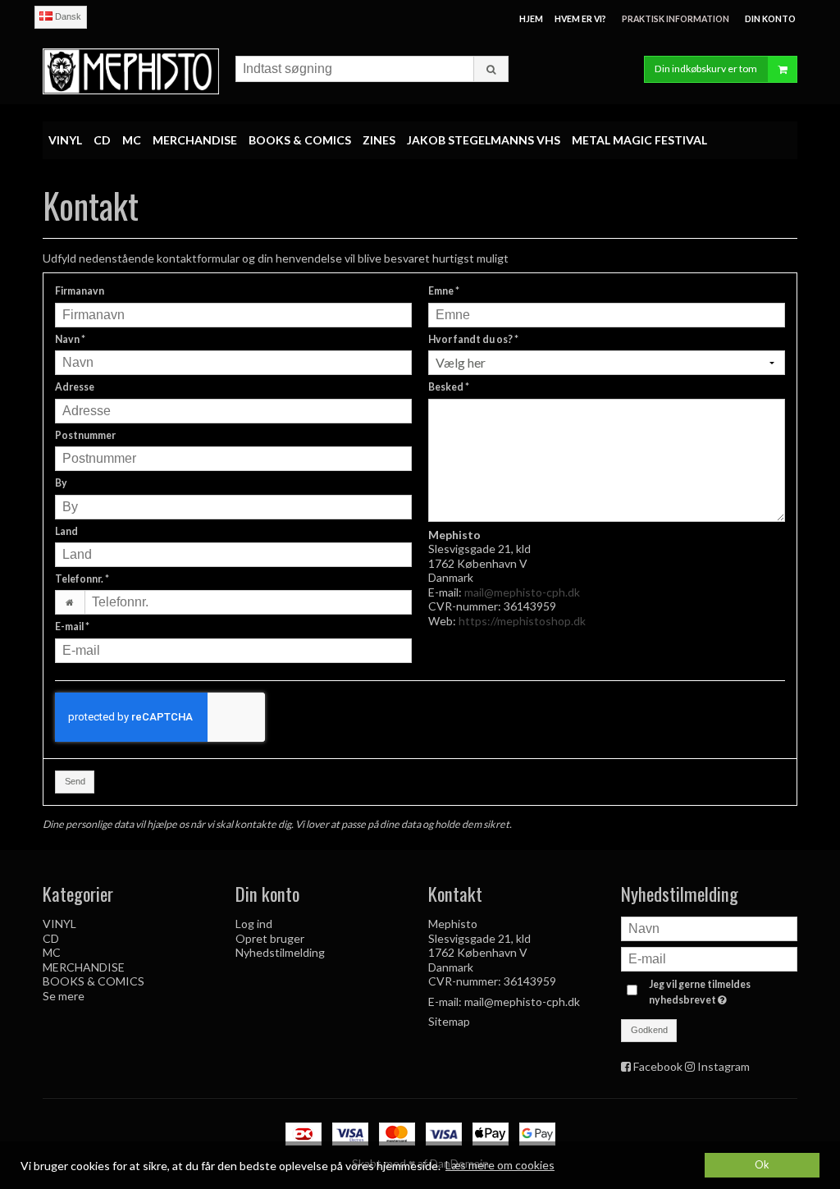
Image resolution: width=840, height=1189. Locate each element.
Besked (448, 387)
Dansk (66, 16)
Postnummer (85, 435)
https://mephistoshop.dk (522, 621)
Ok (762, 1165)
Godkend (649, 1030)
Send (75, 781)
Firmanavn (79, 291)
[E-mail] (709, 958)
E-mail (72, 626)
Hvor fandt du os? (473, 339)
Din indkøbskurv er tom (706, 68)
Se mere (63, 996)
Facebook (657, 1066)
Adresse (74, 387)
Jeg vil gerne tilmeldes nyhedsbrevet (721, 991)
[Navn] (709, 928)
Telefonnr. (82, 579)
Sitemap (449, 1021)
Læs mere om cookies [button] (500, 1165)
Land (66, 531)
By (61, 483)
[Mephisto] (131, 71)
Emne (443, 291)
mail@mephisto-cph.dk (522, 592)
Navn (70, 339)
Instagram (723, 1066)
